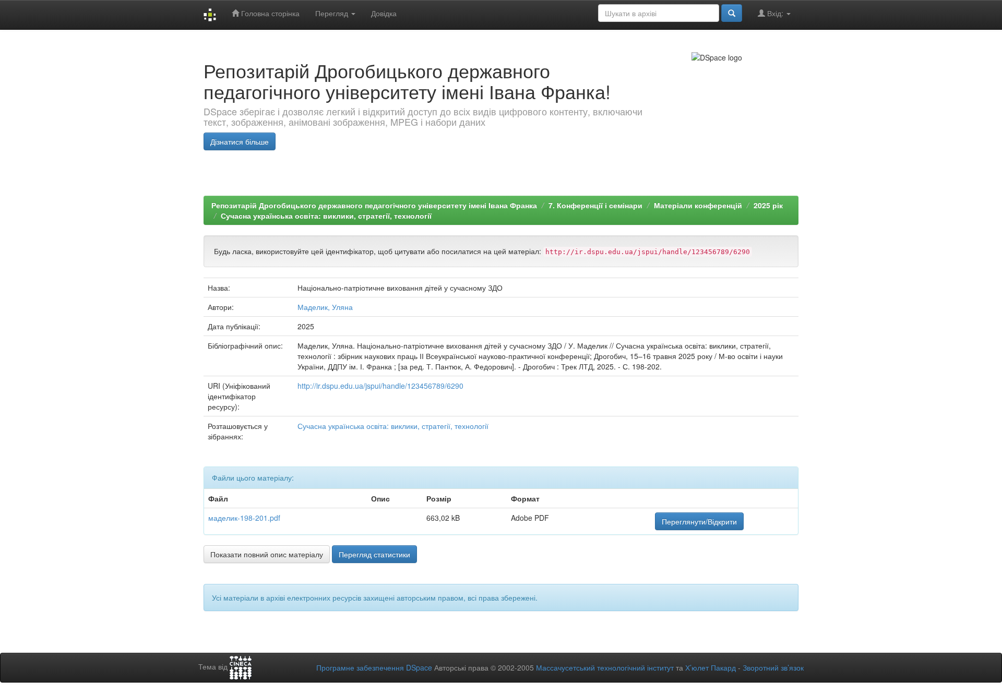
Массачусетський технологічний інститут (605, 667)
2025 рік (768, 205)
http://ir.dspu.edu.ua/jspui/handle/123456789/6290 (380, 385)
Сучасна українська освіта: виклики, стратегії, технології (326, 215)
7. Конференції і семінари (595, 205)
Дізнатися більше (239, 141)
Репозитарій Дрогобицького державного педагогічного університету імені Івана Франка (374, 205)
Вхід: (775, 13)
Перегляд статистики (374, 554)
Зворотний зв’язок (773, 667)
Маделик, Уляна (325, 307)
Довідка (384, 13)
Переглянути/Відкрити (699, 521)
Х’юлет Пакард (710, 667)
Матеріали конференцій (698, 205)
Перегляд (332, 13)
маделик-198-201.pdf (244, 517)
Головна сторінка (269, 13)
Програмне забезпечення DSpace (374, 667)
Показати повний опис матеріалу (266, 554)
